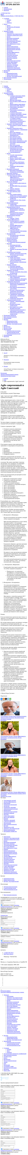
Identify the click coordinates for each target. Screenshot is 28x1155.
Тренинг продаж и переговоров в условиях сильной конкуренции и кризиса (18, 118)
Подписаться (4, 945)
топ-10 (5, 353)
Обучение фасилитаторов (13, 331)
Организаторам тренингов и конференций (15, 1053)
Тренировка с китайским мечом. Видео (11, 737)
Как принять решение (16, 138)
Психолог (6, 359)
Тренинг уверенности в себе (17, 280)
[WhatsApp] (10, 699)
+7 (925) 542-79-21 (5, 13)
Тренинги (6, 995)
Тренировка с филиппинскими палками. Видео (13, 793)
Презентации (7, 810)
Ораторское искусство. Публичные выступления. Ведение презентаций (17, 149)
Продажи (9, 59)
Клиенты (9, 22)
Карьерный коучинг (12, 73)
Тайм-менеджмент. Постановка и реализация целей (18, 231)
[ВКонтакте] (1, 699)
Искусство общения (12, 42)
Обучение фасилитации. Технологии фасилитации (17, 268)
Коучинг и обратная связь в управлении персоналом (17, 290)
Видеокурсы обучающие (13, 27)
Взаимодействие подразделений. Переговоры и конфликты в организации (18, 284)
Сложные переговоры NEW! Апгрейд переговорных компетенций (17, 97)
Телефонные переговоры (16, 115)
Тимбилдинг (13, 204)
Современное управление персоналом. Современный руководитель (17, 296)
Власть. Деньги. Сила (15, 157)
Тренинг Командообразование (18, 205)
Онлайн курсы (8, 1056)
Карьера (9, 45)
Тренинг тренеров (11, 63)
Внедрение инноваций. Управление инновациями (17, 171)
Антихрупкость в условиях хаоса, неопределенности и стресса (17, 222)
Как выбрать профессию (10, 831)
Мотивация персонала (16, 293)
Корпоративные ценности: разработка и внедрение (17, 213)
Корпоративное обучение (13, 49)
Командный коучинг (12, 74)
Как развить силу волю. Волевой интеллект (16, 307)
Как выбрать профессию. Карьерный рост (16, 134)
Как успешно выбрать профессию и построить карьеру (18, 195)
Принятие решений (12, 58)
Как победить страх (15, 136)
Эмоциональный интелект (14, 69)
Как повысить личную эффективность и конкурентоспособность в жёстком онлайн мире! (17, 178)
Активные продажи (15, 245)
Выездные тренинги (12, 39)
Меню (2, 14)
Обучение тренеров (15, 266)
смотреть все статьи (6, 796)
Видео (8, 29)
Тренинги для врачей (12, 65)
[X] (6, 699)
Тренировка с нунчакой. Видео (9, 756)
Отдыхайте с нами (9, 1066)
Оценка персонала (12, 56)
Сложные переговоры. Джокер (18, 114)
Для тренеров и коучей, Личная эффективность (13, 736)
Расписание (7, 70)
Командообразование (12, 46)
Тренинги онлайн (8, 31)
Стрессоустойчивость (9, 821)
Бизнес (8, 36)
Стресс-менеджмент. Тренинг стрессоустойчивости (18, 259)
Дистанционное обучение (14, 41)
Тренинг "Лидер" (14, 218)
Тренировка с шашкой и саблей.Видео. (11, 775)
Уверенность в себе (12, 66)
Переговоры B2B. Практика (17, 105)
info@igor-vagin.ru (8, 954)
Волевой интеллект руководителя (15, 304)
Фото (8, 21)
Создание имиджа (15, 229)
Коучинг (6, 72)
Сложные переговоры (16, 112)
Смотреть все (4, 915)
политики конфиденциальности (10, 906)
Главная (6, 7)
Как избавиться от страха (13, 43)
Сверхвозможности (15, 152)
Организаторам (8, 9)
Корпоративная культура (13, 48)
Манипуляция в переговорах (17, 104)
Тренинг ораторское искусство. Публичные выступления (18, 254)
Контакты (6, 10)
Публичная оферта (5, 990)
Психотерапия (7, 79)
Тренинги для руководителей (14, 34)
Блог (5, 380)
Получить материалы (6, 909)
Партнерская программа (10, 1067)
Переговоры (10, 32)
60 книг (6, 366)
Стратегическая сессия (13, 332)
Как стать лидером (15, 145)
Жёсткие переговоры (15, 100)
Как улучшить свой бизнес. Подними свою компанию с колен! (17, 163)
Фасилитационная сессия (13, 333)
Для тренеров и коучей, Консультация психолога (13, 716)
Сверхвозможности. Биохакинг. (18, 278)
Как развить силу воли (16, 139)
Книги (5, 24)
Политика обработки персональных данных (12, 992)
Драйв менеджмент (15, 257)
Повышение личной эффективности (15, 227)
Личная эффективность (13, 52)
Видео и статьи (8, 328)
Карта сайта (7, 1070)
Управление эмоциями (10, 807)
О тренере (6, 18)
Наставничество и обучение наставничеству (17, 236)
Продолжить (4, 911)
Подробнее (3, 720)
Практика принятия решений (18, 242)
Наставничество (11, 53)
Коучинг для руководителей (14, 76)
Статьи (9, 28)
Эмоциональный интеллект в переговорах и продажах (18, 121)
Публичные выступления (13, 60)
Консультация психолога (10, 77)
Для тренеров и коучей (10, 800)
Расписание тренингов (10, 315)
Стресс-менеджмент (12, 62)
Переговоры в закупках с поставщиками (16, 107)
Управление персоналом (13, 67)
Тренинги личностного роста (14, 35)
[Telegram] (8, 699)
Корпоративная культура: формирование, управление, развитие (17, 210)
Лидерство (10, 51)
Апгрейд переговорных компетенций (16, 155)
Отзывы (9, 20)
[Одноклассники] (4, 699)
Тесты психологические (10, 1060)
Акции (5, 1062)
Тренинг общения (14, 188)
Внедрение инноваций (13, 38)
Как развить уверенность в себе (18, 141)
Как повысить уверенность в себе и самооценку (17, 276)
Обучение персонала (12, 55)
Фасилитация (7, 329)
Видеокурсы (7, 326)
